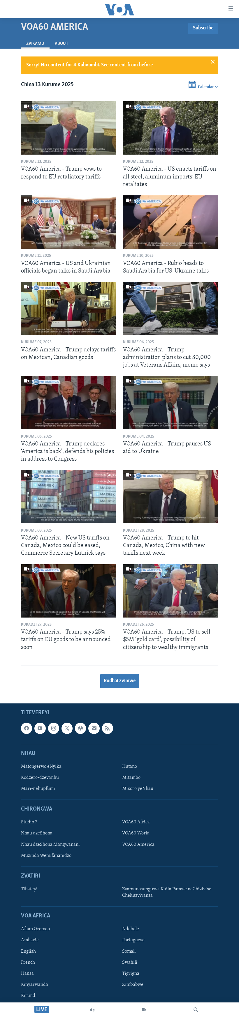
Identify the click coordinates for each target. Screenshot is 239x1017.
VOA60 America (138, 844)
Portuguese (133, 940)
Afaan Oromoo (35, 929)
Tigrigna (130, 973)
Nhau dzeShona (36, 833)
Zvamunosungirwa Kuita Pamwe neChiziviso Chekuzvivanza (166, 892)
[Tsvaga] (196, 1009)
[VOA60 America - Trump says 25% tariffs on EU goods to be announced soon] (68, 591)
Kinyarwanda (34, 984)
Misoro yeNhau (137, 788)
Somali (129, 951)
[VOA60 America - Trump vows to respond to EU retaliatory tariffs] (68, 128)
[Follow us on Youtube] (39, 728)
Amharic (29, 940)
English (28, 951)
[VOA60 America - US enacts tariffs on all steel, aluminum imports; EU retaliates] (170, 128)
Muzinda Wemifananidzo (46, 855)
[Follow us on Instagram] (53, 728)
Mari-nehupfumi (38, 788)
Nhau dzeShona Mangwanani (50, 844)
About (61, 43)
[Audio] (92, 1009)
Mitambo (131, 777)
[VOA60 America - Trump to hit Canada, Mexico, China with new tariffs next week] (170, 496)
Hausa (27, 973)
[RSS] (107, 728)
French (28, 962)
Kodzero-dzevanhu (40, 777)
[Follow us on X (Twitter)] (67, 728)
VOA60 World (136, 833)
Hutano (129, 766)
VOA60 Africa (136, 822)
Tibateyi (29, 889)
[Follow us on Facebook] (26, 728)
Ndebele (130, 929)
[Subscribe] (93, 728)
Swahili (129, 962)
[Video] (144, 1009)
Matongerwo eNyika (41, 766)
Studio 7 (29, 822)
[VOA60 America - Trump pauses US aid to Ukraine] (170, 402)
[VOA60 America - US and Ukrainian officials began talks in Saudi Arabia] (68, 222)
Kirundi (29, 995)
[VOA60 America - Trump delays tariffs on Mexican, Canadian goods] (68, 308)
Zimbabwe (132, 984)
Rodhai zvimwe (120, 681)
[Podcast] (80, 728)
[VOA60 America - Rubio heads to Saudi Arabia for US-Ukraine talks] (170, 222)
